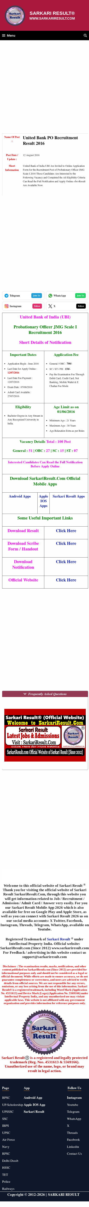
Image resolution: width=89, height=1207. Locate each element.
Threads (72, 1132)
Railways (8, 1188)
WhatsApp (74, 1118)
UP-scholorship (12, 1104)
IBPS (5, 1125)
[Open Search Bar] (85, 35)
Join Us (36, 295)
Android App (33, 1097)
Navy (6, 1146)
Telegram (73, 1111)
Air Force (8, 1139)
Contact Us (74, 1153)
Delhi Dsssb (10, 1160)
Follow (37, 306)
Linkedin (73, 1146)
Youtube (72, 1104)
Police (6, 1181)
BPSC (6, 1097)
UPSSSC (8, 1111)
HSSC (6, 1167)
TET (5, 1174)
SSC (5, 1118)
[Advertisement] (44, 89)
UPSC (6, 1132)
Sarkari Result (59, 939)
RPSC (6, 1153)
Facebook (73, 1139)
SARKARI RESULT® (52, 13)
